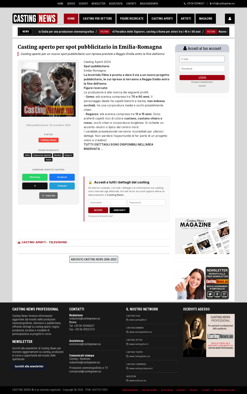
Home (60, 3)
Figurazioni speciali (42, 155)
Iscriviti (83, 3)
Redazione (76, 315)
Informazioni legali (224, 390)
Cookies (205, 390)
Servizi (71, 3)
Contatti (131, 3)
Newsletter (98, 3)
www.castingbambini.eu (140, 332)
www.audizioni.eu (137, 380)
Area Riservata (149, 3)
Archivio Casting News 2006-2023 (93, 259)
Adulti (48, 160)
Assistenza (116, 3)
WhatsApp (35, 177)
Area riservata (130, 390)
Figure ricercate (131, 18)
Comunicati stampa (81, 355)
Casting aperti (162, 18)
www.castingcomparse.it (141, 368)
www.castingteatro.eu (139, 356)
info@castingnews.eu (223, 3)
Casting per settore (97, 18)
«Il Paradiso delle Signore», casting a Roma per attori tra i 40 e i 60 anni (149, 31)
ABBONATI (119, 210)
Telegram (62, 185)
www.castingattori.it (138, 344)
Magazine (205, 18)
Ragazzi (68, 155)
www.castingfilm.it (138, 319)
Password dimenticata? (100, 216)
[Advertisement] (120, 162)
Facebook (62, 177)
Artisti (186, 18)
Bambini (57, 155)
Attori (27, 155)
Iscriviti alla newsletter (29, 366)
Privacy (193, 390)
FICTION (98, 31)
